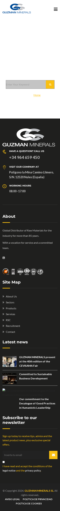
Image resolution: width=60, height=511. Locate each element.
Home (37, 95)
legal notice (9, 470)
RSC (8, 320)
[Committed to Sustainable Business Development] (9, 378)
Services (10, 314)
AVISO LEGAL (12, 499)
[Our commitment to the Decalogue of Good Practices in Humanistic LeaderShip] (30, 392)
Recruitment (13, 325)
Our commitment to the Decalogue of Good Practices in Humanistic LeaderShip (37, 403)
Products (11, 308)
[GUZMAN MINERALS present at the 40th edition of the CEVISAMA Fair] (9, 361)
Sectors (10, 302)
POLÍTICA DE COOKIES (29, 503)
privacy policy (33, 470)
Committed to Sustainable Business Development (35, 376)
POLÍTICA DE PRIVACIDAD (37, 499)
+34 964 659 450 (24, 157)
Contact (10, 331)
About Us (11, 296)
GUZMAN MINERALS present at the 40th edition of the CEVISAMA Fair (37, 361)
